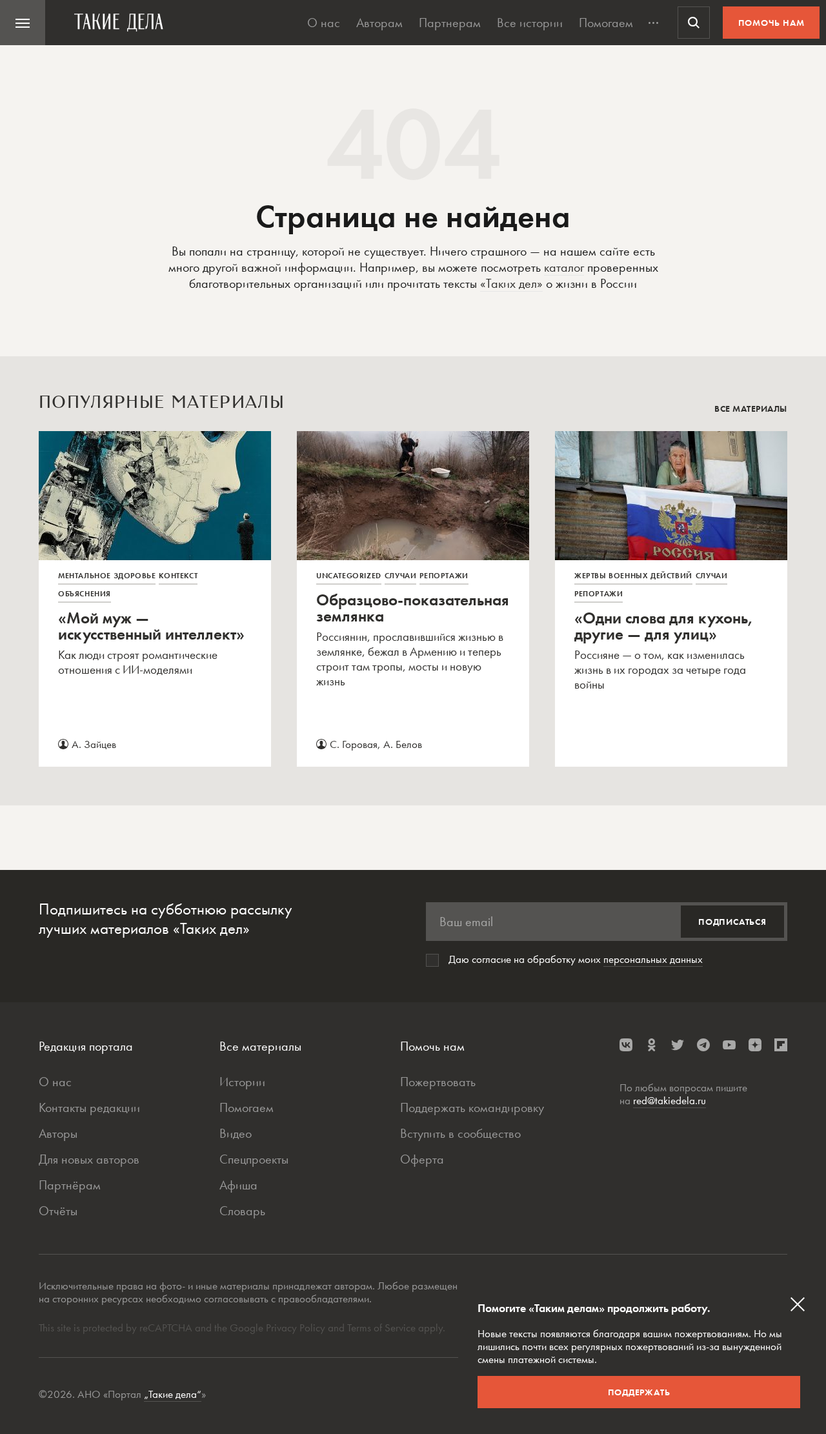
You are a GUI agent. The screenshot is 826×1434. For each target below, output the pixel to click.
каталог (564, 267)
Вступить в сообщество (460, 1133)
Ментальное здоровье (107, 576)
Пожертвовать (438, 1081)
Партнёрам (70, 1184)
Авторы (58, 1133)
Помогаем (606, 22)
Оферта (422, 1159)
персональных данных (653, 959)
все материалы (750, 408)
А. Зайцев (94, 744)
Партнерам (450, 22)
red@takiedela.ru (669, 1100)
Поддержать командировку (472, 1107)
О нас (323, 22)
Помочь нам (771, 22)
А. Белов (402, 744)
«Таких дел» (511, 283)
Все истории (530, 22)
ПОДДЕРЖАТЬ (639, 1392)
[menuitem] (22, 22)
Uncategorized (348, 576)
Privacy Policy (297, 1327)
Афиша (238, 1184)
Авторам (379, 22)
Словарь (242, 1210)
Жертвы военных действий (633, 576)
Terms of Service (381, 1327)
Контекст (178, 576)
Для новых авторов (89, 1159)
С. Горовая (354, 744)
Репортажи (443, 576)
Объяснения (84, 594)
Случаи (401, 576)
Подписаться (732, 921)
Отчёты (58, 1210)
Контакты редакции (89, 1107)
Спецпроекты (253, 1159)
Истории (242, 1081)
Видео (235, 1133)
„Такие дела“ (172, 1394)
